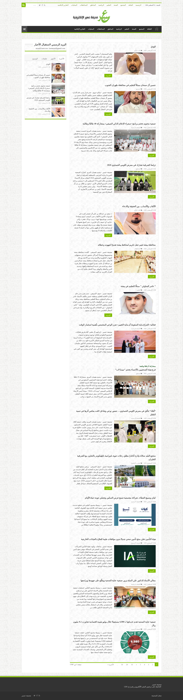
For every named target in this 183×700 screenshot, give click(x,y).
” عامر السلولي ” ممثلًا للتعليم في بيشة (138, 286)
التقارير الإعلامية (63, 5)
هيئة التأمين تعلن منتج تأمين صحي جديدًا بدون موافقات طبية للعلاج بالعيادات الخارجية (118, 539)
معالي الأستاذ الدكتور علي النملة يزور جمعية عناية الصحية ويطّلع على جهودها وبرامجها (118, 580)
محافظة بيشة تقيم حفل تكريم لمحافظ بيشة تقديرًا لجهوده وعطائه (127, 245)
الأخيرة (61, 59)
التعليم (109, 5)
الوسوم (35, 59)
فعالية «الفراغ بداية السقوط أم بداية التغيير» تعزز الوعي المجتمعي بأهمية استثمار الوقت (117, 325)
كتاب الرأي (137, 50)
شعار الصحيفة (157, 696)
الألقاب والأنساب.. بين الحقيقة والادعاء (139, 206)
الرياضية (101, 5)
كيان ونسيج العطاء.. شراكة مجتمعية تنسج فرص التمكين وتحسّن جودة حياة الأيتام (120, 498)
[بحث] (24, 5)
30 (122, 665)
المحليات (74, 5)
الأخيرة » (110, 665)
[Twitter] (40, 5)
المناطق (93, 5)
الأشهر (53, 59)
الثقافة (130, 5)
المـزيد (108, 76)
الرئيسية (138, 5)
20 (127, 665)
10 (132, 665)
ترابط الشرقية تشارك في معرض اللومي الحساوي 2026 (131, 165)
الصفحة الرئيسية (135, 127)
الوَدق (153, 46)
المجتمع (123, 5)
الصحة (116, 5)
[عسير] (91, 16)
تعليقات (44, 59)
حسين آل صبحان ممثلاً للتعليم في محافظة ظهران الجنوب (130, 85)
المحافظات (83, 5)
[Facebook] (42, 5)
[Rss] (45, 5)
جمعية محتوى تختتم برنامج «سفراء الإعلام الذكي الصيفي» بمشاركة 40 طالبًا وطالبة (119, 124)
